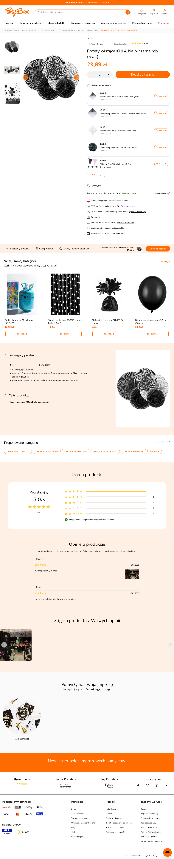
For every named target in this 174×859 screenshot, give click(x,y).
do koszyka (21, 333)
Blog (73, 827)
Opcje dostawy (159, 193)
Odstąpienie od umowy (150, 818)
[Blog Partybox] (109, 788)
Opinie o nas (22, 779)
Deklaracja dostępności (115, 832)
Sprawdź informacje (137, 211)
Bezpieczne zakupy (148, 823)
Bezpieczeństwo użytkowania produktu (107, 228)
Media (73, 832)
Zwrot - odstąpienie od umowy (119, 823)
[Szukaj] (127, 12)
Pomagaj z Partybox (149, 836)
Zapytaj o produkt (120, 44)
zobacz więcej (160, 442)
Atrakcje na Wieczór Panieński (83, 823)
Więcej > (165, 261)
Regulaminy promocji (149, 813)
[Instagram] (147, 788)
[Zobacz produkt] (93, 96)
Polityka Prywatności (149, 827)
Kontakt (109, 813)
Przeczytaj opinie (128, 206)
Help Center (111, 809)
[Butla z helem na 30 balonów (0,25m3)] (22, 294)
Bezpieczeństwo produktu (151, 841)
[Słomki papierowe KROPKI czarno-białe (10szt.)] (65, 294)
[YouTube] (166, 788)
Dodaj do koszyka (143, 75)
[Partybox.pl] (17, 16)
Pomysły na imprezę (79, 818)
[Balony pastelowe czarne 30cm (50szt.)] (152, 294)
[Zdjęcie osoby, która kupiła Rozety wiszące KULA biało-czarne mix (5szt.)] (132, 578)
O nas (73, 809)
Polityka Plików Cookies (151, 832)
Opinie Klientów (78, 813)
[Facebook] (138, 788)
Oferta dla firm (117, 233)
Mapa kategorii (77, 836)
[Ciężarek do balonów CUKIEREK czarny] (109, 294)
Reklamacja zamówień (115, 827)
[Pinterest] (157, 788)
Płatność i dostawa (114, 818)
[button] (141, 12)
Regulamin (145, 809)
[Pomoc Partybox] (65, 788)
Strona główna (10, 30)
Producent (95, 217)
